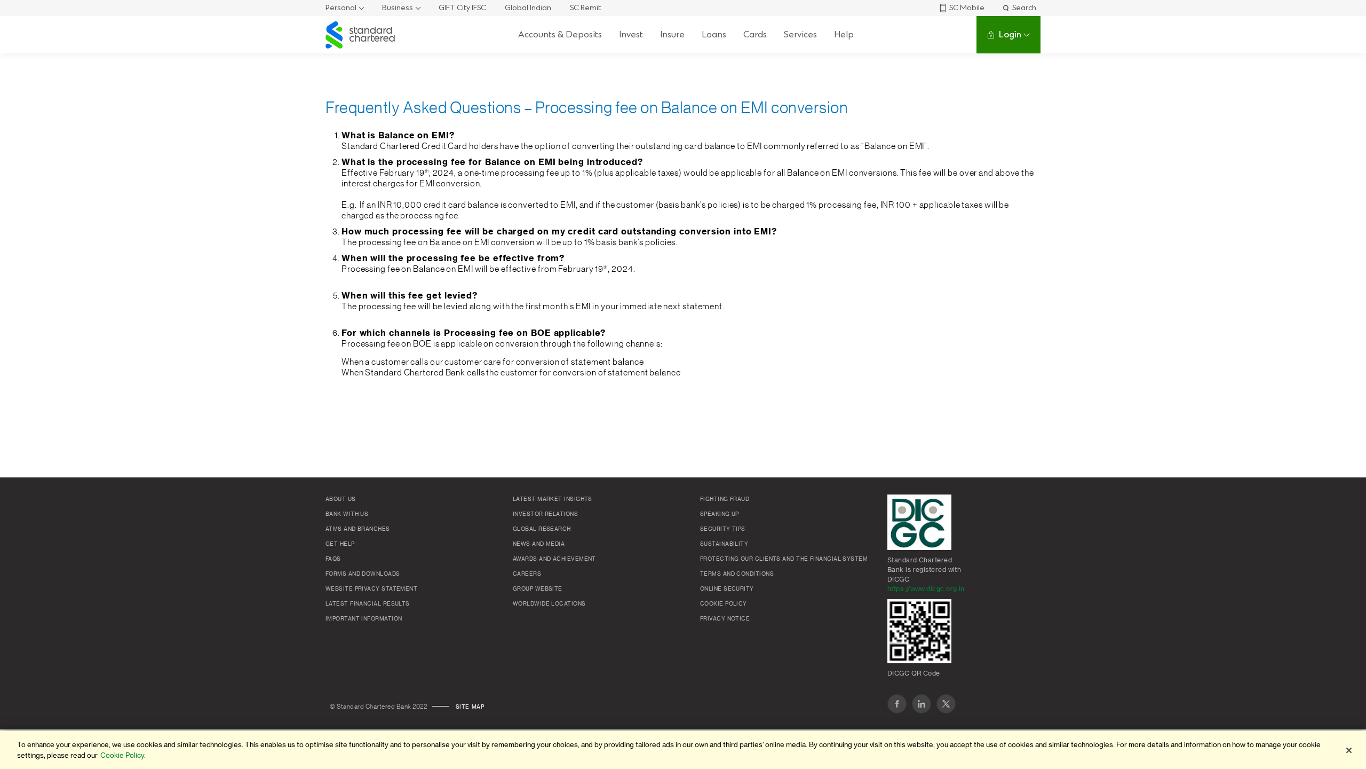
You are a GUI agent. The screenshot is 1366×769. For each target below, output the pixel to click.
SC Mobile (966, 8)
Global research (542, 529)
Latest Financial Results (367, 604)
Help (844, 34)
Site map (470, 707)
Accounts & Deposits (560, 34)
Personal (340, 8)
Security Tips (722, 529)
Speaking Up (719, 514)
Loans (714, 34)
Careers (527, 574)
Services (800, 34)
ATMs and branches (357, 529)
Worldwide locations (549, 604)
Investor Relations (545, 514)
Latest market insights (552, 499)
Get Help (340, 544)
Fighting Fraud (724, 499)
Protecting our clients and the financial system (784, 559)
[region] (683, 750)
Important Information (363, 619)
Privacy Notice (725, 619)
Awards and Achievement (554, 559)
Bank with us (346, 514)
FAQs (333, 559)
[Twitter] (946, 703)
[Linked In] (921, 703)
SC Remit (585, 8)
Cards (755, 34)
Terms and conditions (737, 574)
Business (397, 8)
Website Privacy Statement (371, 589)
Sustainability (724, 544)
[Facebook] (897, 703)
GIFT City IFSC (462, 8)
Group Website (537, 589)
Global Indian (528, 8)
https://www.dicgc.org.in (926, 589)
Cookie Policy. (123, 755)
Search (1024, 8)
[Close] (1349, 750)
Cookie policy (723, 604)
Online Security (727, 589)
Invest (631, 34)
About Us (340, 499)
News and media (539, 544)
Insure (672, 34)
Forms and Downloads (362, 574)
